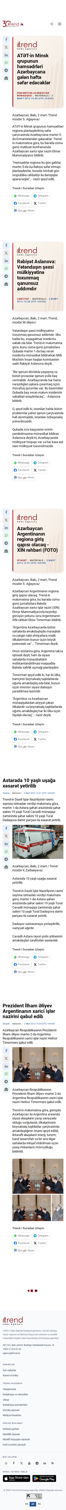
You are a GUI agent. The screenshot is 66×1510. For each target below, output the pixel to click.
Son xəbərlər (9, 1370)
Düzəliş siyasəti (11, 1410)
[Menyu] (59, 23)
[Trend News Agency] (13, 1320)
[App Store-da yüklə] (16, 1478)
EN (26, 1504)
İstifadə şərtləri (11, 1429)
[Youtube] (29, 1463)
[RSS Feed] (52, 1463)
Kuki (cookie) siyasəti (14, 1444)
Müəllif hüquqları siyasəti (16, 1439)
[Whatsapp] (6, 1463)
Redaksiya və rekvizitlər (15, 1394)
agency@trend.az (11, 1353)
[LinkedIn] (45, 1463)
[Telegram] (37, 1463)
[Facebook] (14, 1463)
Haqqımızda (9, 1389)
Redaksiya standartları (15, 1404)
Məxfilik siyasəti (11, 1434)
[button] (6, 39)
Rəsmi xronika (10, 1375)
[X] (21, 1463)
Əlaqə (6, 1399)
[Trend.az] (13, 24)
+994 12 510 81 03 (12, 1349)
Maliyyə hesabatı (12, 1415)
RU (39, 1504)
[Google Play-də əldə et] (44, 1478)
